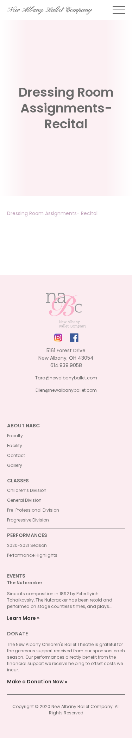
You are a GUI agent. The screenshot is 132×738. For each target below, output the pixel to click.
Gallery (14, 465)
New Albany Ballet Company (49, 9)
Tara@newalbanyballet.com (66, 378)
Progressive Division (28, 520)
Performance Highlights (32, 555)
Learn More (21, 618)
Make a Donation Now (35, 681)
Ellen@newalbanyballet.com (66, 390)
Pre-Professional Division (33, 510)
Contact (16, 455)
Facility (14, 446)
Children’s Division (26, 490)
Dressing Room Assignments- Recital (52, 213)
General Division (24, 500)
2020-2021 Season (27, 545)
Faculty (15, 436)
